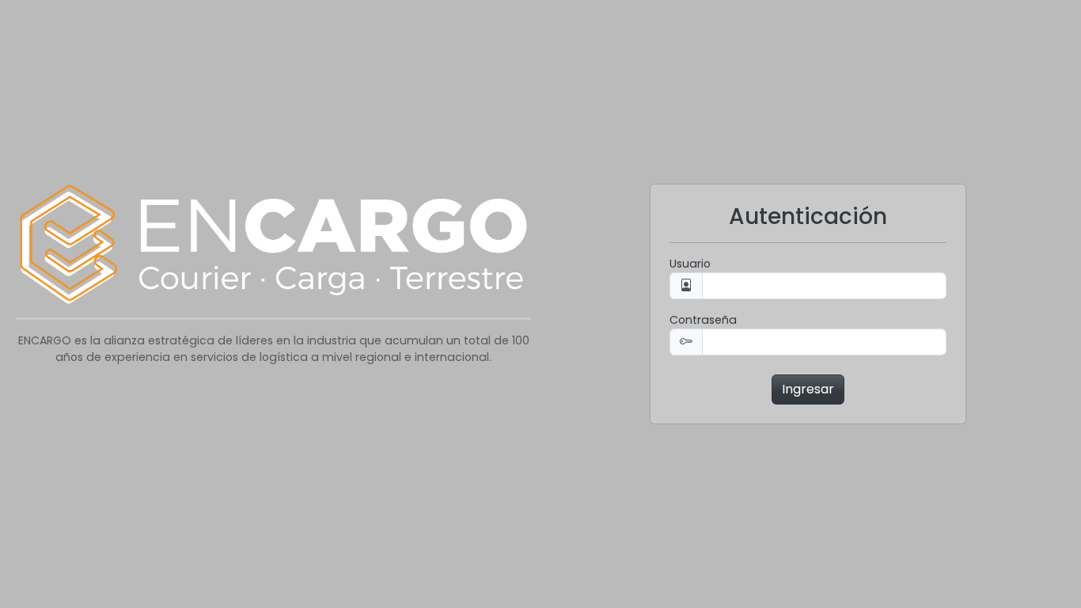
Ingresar (808, 389)
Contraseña (703, 320)
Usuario (690, 264)
